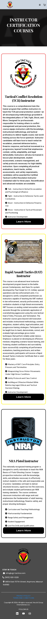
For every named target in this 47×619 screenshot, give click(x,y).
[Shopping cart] (44, 5)
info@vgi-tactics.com (15, 573)
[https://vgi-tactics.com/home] (23, 557)
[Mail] (30, 613)
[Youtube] (23, 613)
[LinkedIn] (17, 613)
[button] (39, 5)
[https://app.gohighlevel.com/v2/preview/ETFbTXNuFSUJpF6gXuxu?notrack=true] (10, 5)
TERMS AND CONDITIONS (23, 598)
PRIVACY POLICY (23, 596)
